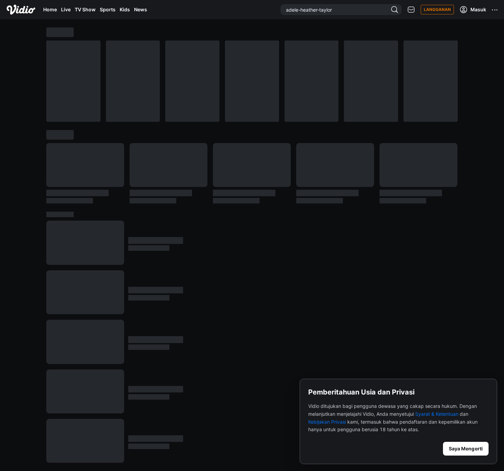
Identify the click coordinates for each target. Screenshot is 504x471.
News (140, 9)
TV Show (85, 9)
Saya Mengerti (466, 448)
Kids (125, 9)
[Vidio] (20, 9)
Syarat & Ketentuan (436, 414)
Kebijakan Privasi (327, 422)
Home (50, 9)
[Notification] (411, 9)
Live (66, 9)
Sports (108, 9)
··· (495, 9)
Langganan (437, 9)
